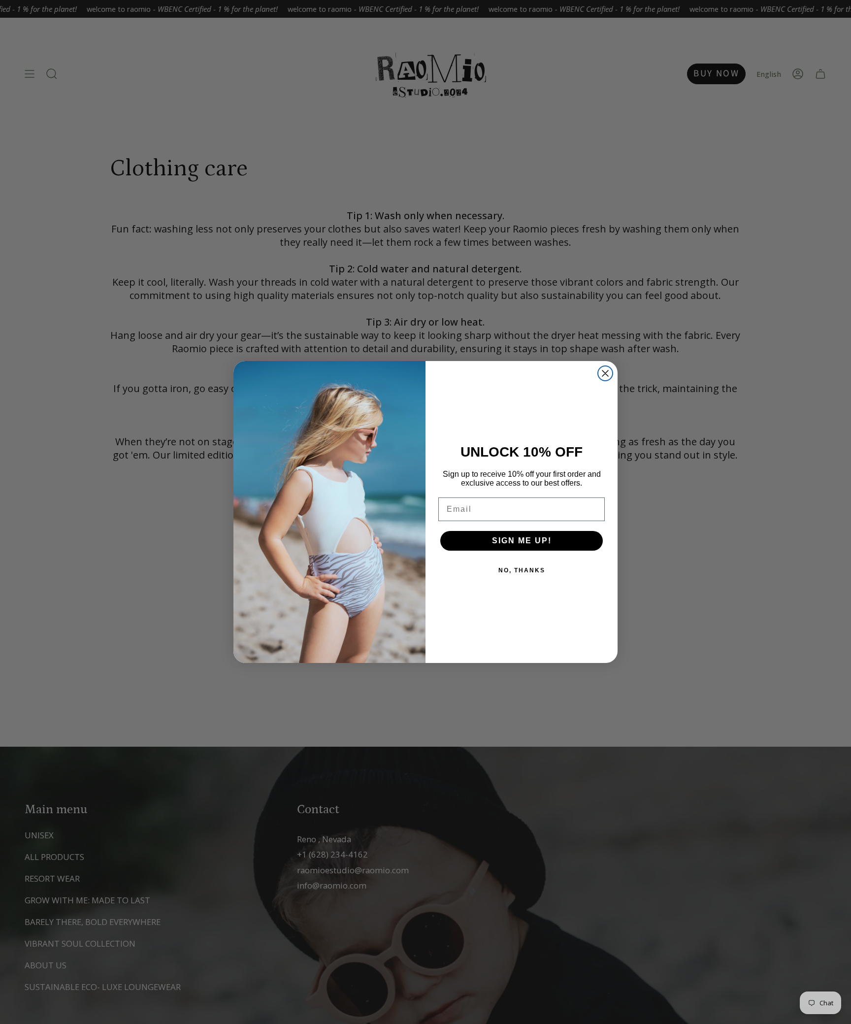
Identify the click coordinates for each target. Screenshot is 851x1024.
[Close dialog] (605, 373)
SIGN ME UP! (522, 540)
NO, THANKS (521, 570)
